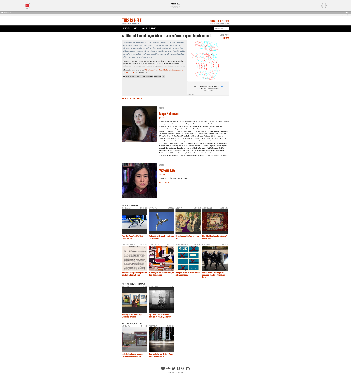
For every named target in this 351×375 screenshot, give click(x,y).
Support (152, 28)
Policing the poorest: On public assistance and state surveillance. (187, 273)
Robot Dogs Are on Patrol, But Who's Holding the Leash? (132, 237)
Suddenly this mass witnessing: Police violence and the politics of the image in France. (213, 274)
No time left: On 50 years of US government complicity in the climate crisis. (134, 273)
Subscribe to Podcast (219, 20)
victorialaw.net (164, 182)
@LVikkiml (162, 174)
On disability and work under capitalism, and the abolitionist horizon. (161, 273)
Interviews (126, 28)
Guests (136, 28)
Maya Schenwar (130, 76)
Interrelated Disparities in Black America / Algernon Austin (214, 237)
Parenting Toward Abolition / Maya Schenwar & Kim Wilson (132, 315)
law (163, 76)
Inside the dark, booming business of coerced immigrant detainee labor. (132, 355)
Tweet (134, 98)
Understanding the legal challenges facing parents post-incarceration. (161, 355)
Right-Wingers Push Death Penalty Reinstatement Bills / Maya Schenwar (160, 315)
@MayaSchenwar (163, 118)
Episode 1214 (224, 37)
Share (126, 98)
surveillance (157, 76)
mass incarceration (148, 76)
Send (141, 98)
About (144, 28)
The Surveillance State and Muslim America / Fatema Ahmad (161, 237)
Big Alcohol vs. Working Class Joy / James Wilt (187, 237)
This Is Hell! (132, 20)
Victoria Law (138, 76)
